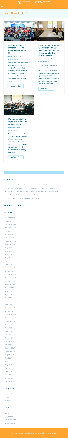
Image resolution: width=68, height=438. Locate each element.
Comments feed (10, 420)
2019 (54, 13)
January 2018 (10, 338)
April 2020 (8, 261)
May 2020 (8, 258)
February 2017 (10, 375)
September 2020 (11, 244)
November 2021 (10, 228)
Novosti (7, 397)
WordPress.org (10, 423)
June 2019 (8, 294)
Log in (7, 413)
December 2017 (10, 341)
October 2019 (10, 281)
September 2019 (11, 284)
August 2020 (9, 248)
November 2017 (10, 345)
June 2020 (8, 254)
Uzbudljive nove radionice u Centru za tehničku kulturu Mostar (26, 185)
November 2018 (10, 318)
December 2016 (10, 381)
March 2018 (9, 331)
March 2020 (9, 264)
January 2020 (10, 271)
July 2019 (8, 291)
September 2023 (11, 218)
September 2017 (11, 351)
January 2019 (10, 311)
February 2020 (10, 268)
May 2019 (8, 298)
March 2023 (9, 221)
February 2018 (10, 335)
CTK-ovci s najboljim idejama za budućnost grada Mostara (17, 121)
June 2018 (8, 324)
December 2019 (10, 274)
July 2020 (8, 251)
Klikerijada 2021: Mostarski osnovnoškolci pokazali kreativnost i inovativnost (31, 191)
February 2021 (10, 231)
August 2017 (9, 355)
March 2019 (9, 304)
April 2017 (8, 368)
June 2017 (8, 361)
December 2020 (10, 238)
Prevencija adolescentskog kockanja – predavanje (22, 198)
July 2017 (8, 358)
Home (48, 13)
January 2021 (10, 234)
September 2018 (11, 321)
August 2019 (9, 288)
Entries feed (9, 416)
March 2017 (9, 371)
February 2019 (10, 308)
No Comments (13, 59)
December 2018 (10, 314)
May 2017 (8, 365)
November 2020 (10, 241)
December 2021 (10, 224)
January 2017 (10, 378)
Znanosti (8, 400)
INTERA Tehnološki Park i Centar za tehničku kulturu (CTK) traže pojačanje (30, 188)
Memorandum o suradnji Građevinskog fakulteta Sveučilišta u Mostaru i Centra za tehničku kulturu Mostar (49, 50)
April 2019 (8, 301)
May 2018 (8, 328)
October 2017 (10, 348)
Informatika (9, 394)
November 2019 (10, 278)
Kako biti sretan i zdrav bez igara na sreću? (20, 195)
